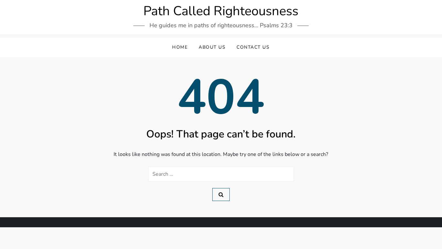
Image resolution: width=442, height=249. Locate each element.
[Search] (221, 194)
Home (180, 47)
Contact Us (253, 47)
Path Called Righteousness (220, 11)
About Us (212, 47)
